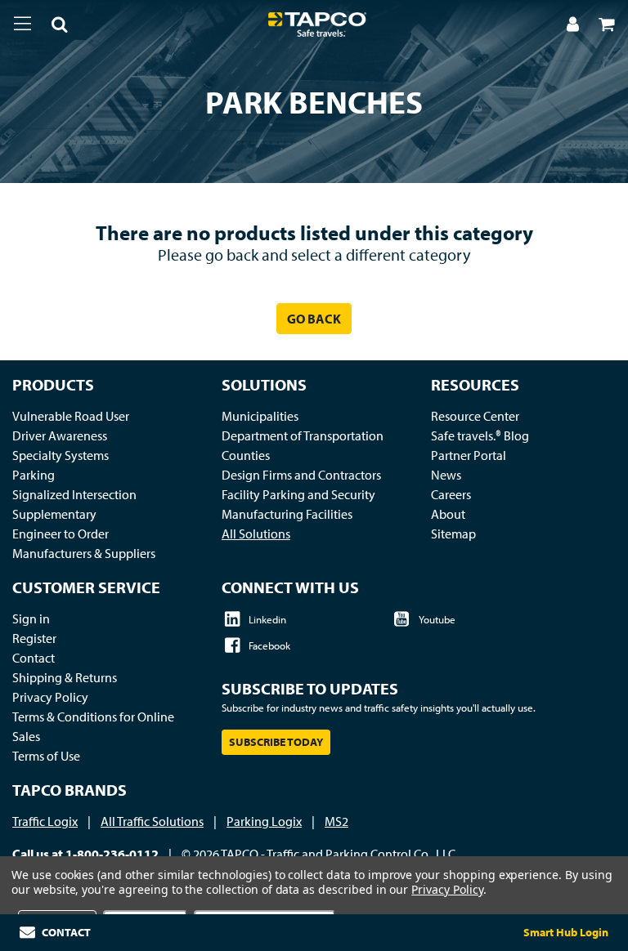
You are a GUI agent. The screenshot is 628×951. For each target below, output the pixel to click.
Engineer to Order (60, 533)
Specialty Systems (60, 455)
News (446, 475)
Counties (246, 455)
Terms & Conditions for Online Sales (93, 726)
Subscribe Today (276, 741)
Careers (451, 494)
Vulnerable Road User (70, 416)
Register (34, 638)
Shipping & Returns (64, 677)
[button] (50, 26)
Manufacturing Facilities (287, 514)
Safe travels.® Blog (480, 435)
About (448, 514)
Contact (33, 658)
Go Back (314, 318)
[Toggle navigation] (22, 22)
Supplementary (54, 514)
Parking (33, 475)
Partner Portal (468, 455)
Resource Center (475, 416)
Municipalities (260, 416)
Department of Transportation (303, 435)
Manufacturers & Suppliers (83, 553)
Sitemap (453, 533)
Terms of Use (46, 756)
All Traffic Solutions (152, 821)
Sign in (31, 618)
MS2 (336, 821)
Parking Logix (264, 821)
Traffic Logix (45, 821)
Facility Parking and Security (298, 494)
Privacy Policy (50, 697)
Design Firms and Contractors (301, 475)
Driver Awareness (59, 435)
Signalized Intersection (74, 494)
